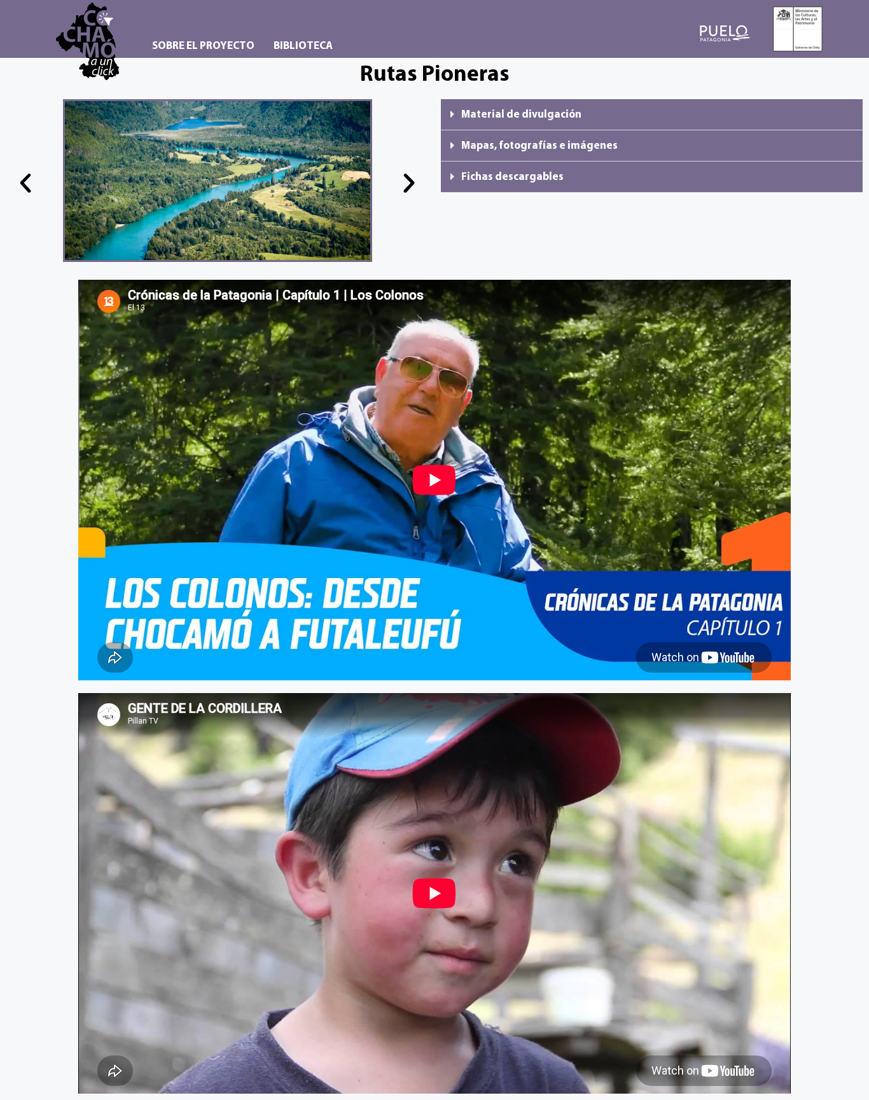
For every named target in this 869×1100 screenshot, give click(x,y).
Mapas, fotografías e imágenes (539, 146)
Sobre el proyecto (203, 46)
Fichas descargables (512, 177)
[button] (25, 183)
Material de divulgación (521, 114)
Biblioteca (303, 46)
